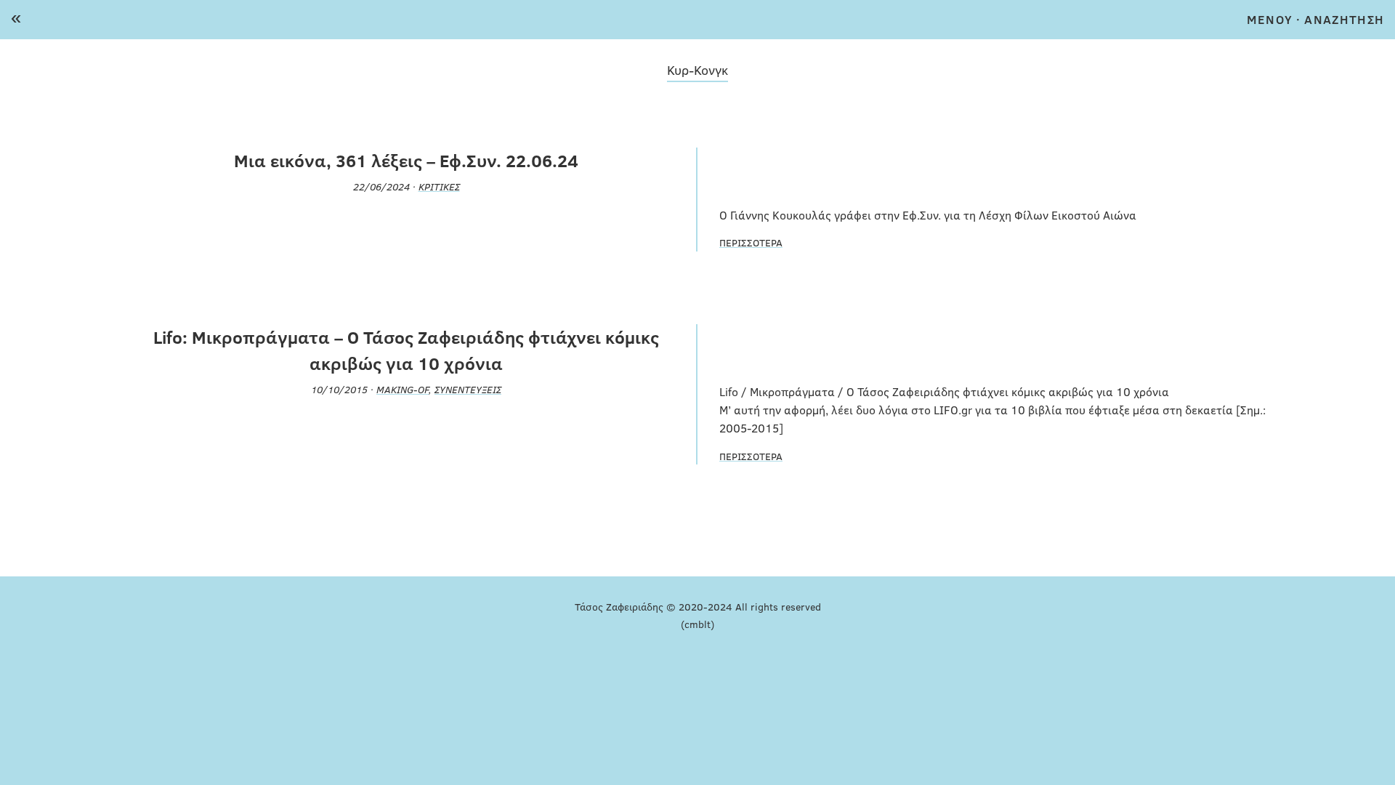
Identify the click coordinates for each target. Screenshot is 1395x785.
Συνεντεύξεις (467, 389)
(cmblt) (697, 623)
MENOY (1270, 19)
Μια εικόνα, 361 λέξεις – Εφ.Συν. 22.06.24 (406, 160)
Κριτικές (439, 186)
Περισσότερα (751, 242)
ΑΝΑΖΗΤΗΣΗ (1344, 19)
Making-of (402, 389)
